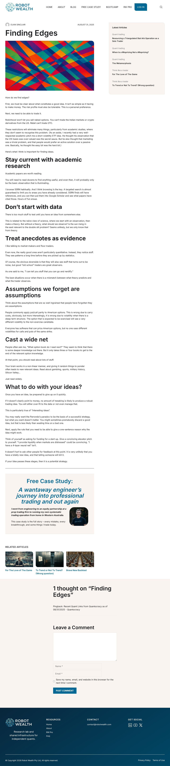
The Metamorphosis (121, 63)
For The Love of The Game (18, 570)
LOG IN (140, 7)
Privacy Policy (144, 760)
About (49, 728)
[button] (161, 7)
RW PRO (128, 7)
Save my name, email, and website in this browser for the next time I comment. (84, 681)
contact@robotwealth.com (99, 724)
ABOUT (61, 7)
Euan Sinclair (18, 24)
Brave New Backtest (76, 570)
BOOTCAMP (112, 7)
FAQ (48, 736)
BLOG (73, 7)
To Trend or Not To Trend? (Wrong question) (133, 85)
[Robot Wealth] (130, 725)
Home (49, 724)
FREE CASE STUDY (91, 7)
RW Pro (49, 732)
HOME (49, 7)
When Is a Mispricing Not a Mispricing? (130, 52)
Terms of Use (159, 760)
